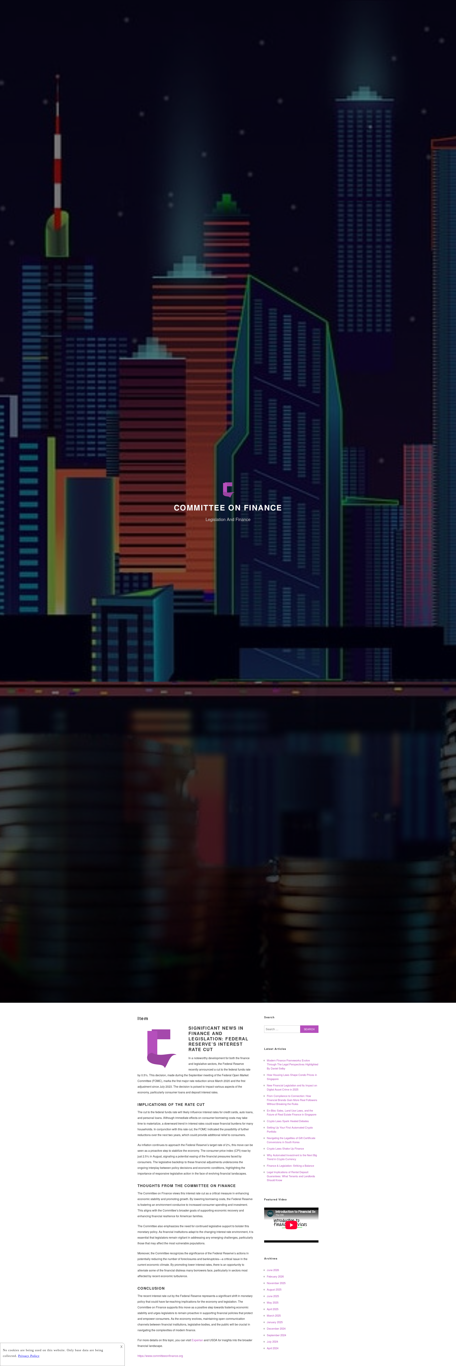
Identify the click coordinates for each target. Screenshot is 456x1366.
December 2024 (276, 1328)
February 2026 (275, 1276)
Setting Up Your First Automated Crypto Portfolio (290, 1129)
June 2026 (273, 1270)
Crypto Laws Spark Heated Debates (288, 1121)
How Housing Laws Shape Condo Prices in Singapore (292, 1077)
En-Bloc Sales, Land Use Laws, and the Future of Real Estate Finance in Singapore (291, 1112)
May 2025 (272, 1302)
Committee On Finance (228, 507)
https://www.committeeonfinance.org (160, 1356)
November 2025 (276, 1283)
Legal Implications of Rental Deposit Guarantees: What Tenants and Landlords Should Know (291, 1176)
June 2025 (273, 1296)
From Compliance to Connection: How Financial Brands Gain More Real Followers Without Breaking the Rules (292, 1100)
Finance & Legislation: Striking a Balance (290, 1165)
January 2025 (275, 1322)
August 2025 (274, 1289)
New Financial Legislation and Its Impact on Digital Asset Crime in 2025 (292, 1087)
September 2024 (276, 1335)
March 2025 (274, 1315)
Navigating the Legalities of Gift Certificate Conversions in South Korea (291, 1140)
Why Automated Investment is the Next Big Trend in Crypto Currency (292, 1157)
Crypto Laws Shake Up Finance (285, 1148)
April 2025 (272, 1309)
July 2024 (272, 1341)
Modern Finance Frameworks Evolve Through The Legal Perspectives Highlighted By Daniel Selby (292, 1064)
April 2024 (272, 1348)
